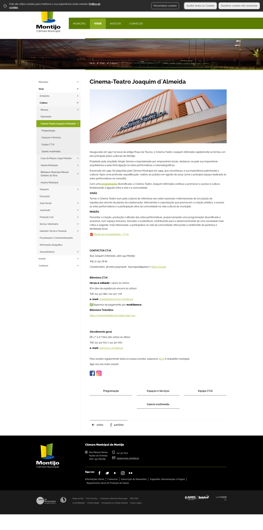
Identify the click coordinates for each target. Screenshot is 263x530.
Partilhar (119, 424)
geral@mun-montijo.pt (128, 458)
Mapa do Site (78, 498)
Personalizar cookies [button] (165, 5)
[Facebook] (99, 473)
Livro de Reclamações (46, 500)
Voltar (99, 424)
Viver (102, 63)
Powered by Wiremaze (221, 498)
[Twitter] (107, 473)
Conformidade (93, 503)
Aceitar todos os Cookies (200, 5)
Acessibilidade (63, 500)
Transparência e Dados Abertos (114, 503)
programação (109, 183)
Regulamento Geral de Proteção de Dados (108, 483)
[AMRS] (214, 503)
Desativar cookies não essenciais (239, 5)
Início (92, 63)
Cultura (113, 63)
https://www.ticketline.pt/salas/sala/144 (112, 315)
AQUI (161, 358)
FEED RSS (134, 498)
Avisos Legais (136, 503)
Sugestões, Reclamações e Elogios (167, 479)
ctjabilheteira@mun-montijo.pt (116, 299)
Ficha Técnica (92, 498)
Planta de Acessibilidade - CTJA (111, 234)
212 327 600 (122, 453)
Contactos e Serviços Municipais (114, 498)
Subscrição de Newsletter (134, 479)
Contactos (112, 479)
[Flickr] (130, 473)
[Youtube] (115, 473)
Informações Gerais (94, 479)
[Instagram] (123, 473)
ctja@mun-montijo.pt (111, 348)
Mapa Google (158, 266)
